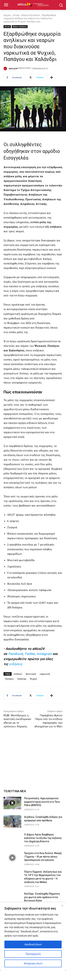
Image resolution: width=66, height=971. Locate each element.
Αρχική (7, 15)
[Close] (62, 905)
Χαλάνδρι (21, 678)
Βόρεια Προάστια (31, 15)
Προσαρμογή (33, 954)
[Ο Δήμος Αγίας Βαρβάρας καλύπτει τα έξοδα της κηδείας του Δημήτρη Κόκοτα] (12, 839)
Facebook (15, 654)
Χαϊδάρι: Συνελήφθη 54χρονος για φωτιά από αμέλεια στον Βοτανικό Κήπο (42, 897)
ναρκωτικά (45, 674)
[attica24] (6, 68)
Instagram (44, 654)
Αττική (16, 15)
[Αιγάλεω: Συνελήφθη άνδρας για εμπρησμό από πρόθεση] (12, 821)
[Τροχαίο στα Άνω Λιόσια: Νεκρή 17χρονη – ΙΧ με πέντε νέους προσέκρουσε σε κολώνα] (12, 858)
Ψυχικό (33, 678)
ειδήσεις (16, 664)
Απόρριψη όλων (33, 963)
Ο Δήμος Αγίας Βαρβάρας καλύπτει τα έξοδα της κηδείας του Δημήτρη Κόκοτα (43, 838)
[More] (51, 77)
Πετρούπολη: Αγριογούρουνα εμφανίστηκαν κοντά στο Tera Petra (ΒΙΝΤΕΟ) (42, 802)
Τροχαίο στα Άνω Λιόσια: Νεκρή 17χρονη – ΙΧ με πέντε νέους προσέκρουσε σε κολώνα (43, 856)
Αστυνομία (31, 674)
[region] (33, 936)
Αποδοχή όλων (33, 944)
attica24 (13, 68)
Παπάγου (9, 678)
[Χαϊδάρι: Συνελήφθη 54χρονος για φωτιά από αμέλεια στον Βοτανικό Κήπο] (12, 898)
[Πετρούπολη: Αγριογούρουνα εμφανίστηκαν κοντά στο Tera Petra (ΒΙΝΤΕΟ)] (12, 803)
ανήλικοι (18, 674)
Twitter (29, 654)
